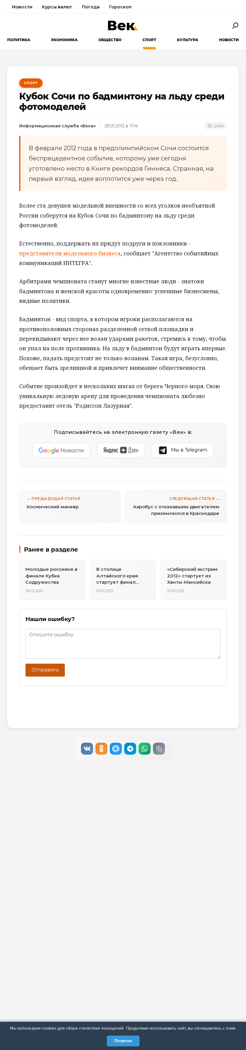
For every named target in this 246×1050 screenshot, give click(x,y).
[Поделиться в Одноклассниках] (101, 749)
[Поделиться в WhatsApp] (145, 749)
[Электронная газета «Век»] (123, 25)
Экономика (64, 40)
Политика (18, 40)
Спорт (149, 40)
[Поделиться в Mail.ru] (116, 749)
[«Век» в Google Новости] (61, 450)
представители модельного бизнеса (70, 253)
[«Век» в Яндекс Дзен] (120, 450)
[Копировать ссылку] (159, 749)
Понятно (123, 1040)
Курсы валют (57, 7)
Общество (110, 40)
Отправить (45, 670)
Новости (22, 7)
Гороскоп (120, 7)
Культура (187, 40)
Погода (91, 7)
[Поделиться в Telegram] (130, 749)
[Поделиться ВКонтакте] (87, 749)
